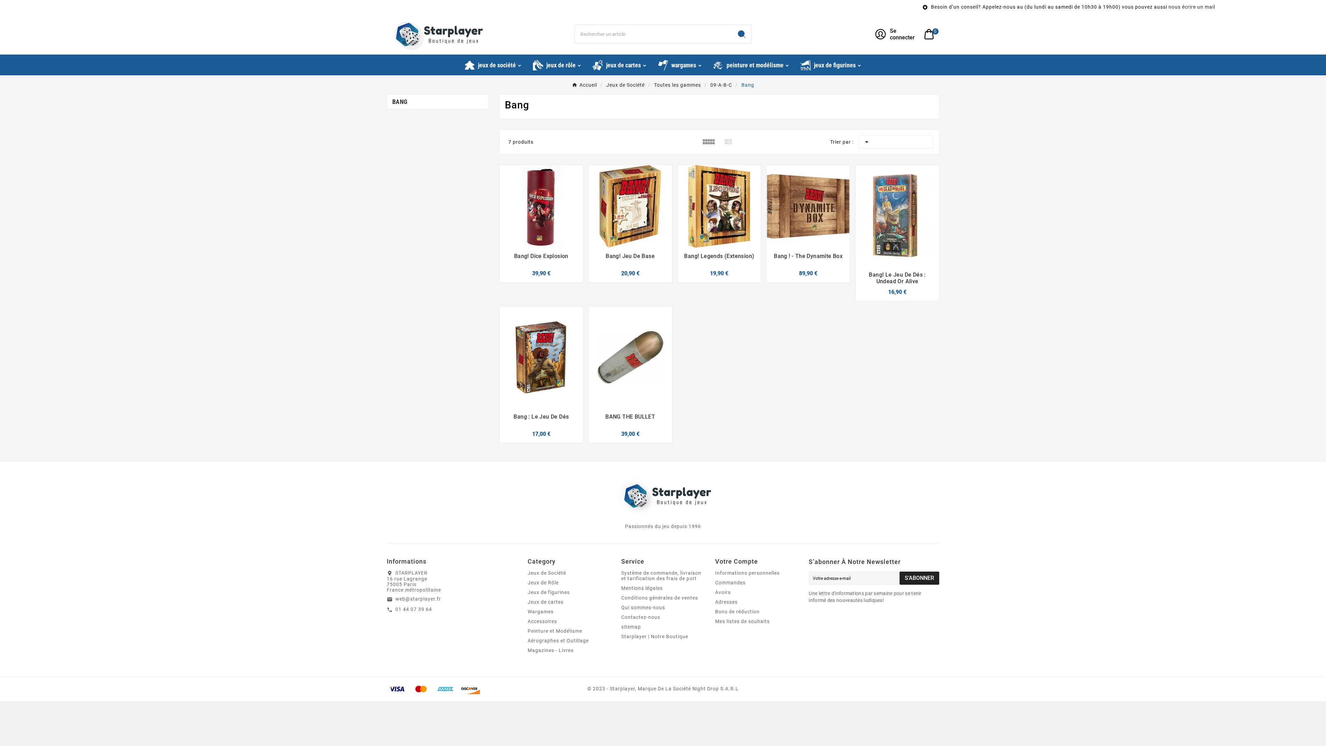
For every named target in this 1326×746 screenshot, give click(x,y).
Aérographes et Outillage (558, 640)
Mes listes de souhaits (742, 621)
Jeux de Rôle (543, 582)
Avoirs (723, 592)
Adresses (726, 602)
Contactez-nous (640, 617)
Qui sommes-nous (643, 607)
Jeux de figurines (549, 592)
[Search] (742, 34)
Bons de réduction (737, 611)
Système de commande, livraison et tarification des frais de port (661, 575)
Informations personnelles (747, 573)
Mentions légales (642, 588)
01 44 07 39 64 (413, 609)
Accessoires (542, 621)
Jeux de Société (547, 573)
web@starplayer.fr (418, 599)
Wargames (541, 611)
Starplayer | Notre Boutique (654, 636)
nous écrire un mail (1031, 7)
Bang (399, 101)
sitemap (631, 627)
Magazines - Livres (551, 650)
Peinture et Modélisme (555, 631)
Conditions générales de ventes (659, 598)
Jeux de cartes (546, 602)
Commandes (730, 582)
